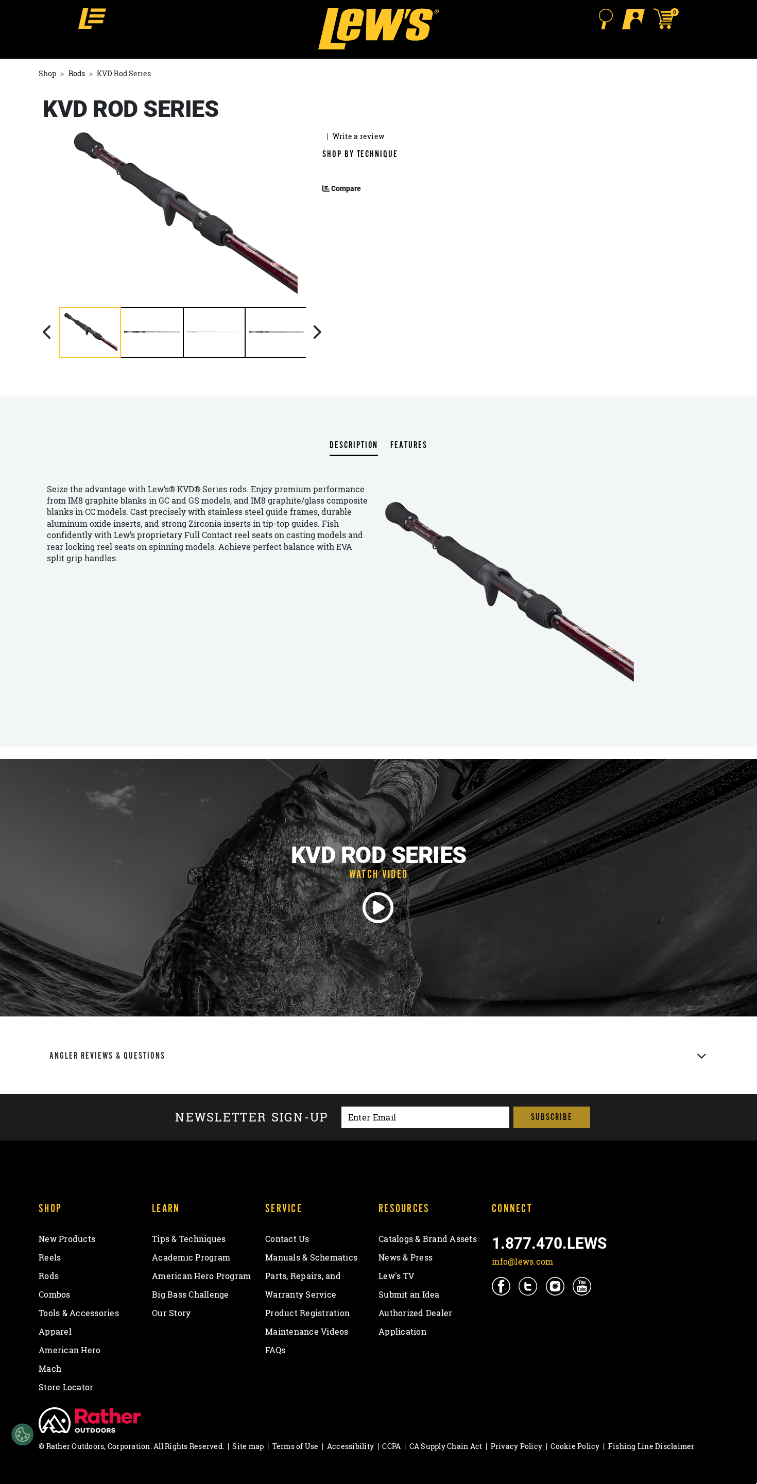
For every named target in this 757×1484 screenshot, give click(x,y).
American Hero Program (201, 1276)
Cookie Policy (574, 1446)
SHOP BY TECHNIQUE (360, 154)
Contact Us (287, 1239)
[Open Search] (605, 19)
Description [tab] (354, 446)
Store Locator (66, 1387)
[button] (92, 18)
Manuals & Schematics (311, 1257)
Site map (248, 1446)
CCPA (391, 1446)
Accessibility (350, 1446)
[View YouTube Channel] (583, 1285)
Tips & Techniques (189, 1239)
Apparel (55, 1331)
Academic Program (191, 1257)
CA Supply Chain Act (446, 1446)
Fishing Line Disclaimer (651, 1446)
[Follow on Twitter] (529, 1285)
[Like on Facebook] (502, 1285)
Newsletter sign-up (252, 1117)
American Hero (69, 1350)
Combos (55, 1294)
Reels (50, 1257)
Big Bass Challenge (190, 1294)
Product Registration (307, 1313)
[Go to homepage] (378, 28)
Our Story (171, 1313)
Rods (76, 73)
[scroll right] (317, 332)
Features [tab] (408, 446)
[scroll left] (48, 332)
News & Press (405, 1257)
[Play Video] (378, 908)
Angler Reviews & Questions (107, 1055)
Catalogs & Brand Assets (427, 1239)
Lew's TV (396, 1276)
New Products (67, 1239)
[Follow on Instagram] (556, 1285)
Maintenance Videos (307, 1331)
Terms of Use (295, 1446)
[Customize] (22, 1435)
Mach (50, 1368)
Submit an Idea (409, 1294)
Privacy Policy (517, 1446)
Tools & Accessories (79, 1313)
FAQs (275, 1350)
